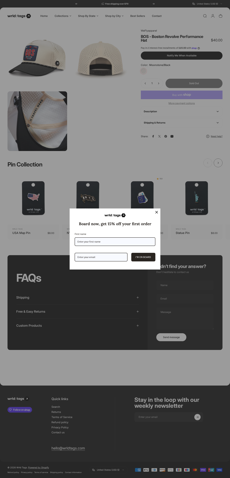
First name (80, 233)
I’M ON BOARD (143, 257)
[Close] (156, 212)
